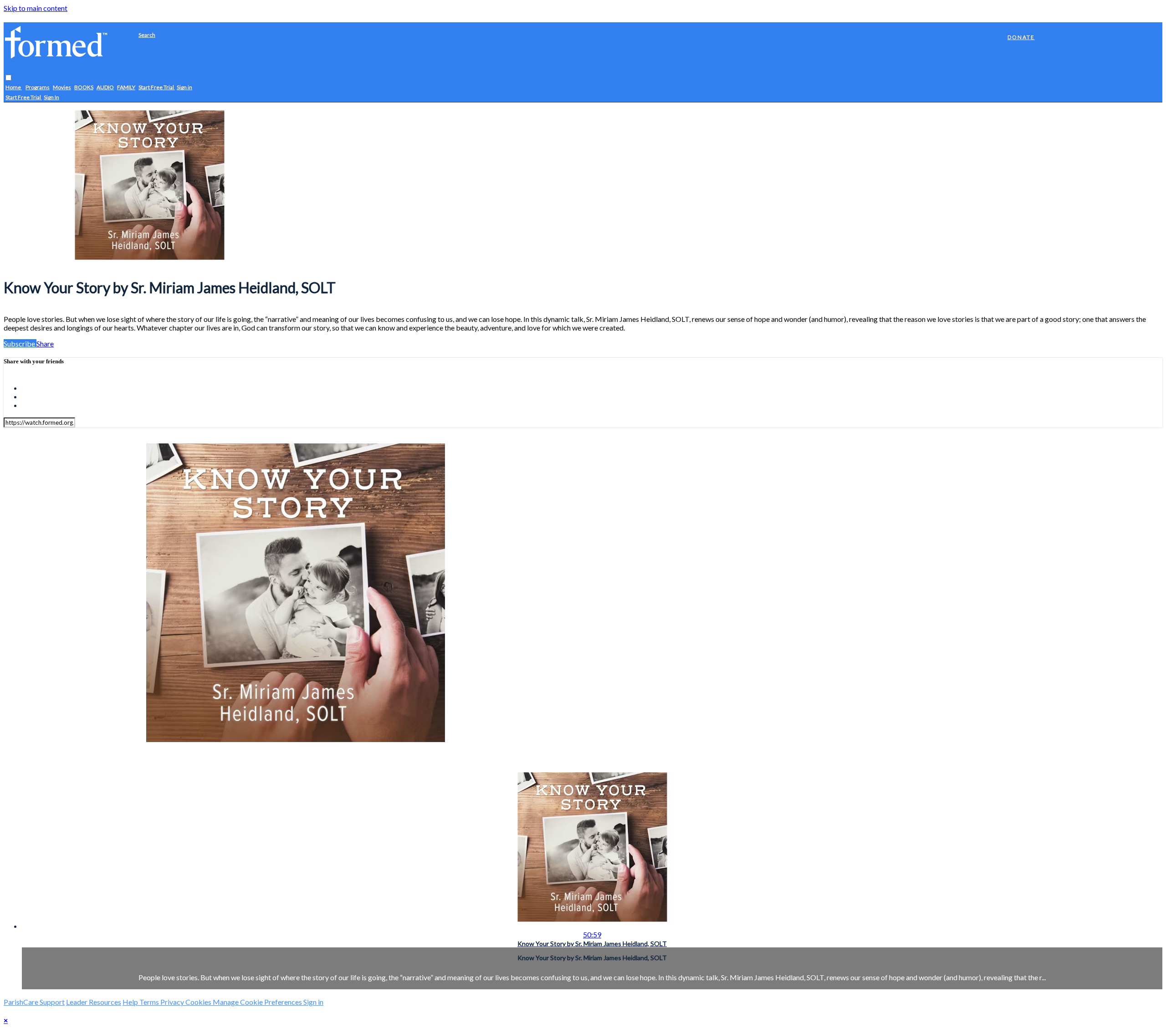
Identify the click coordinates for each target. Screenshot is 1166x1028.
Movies (62, 87)
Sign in (184, 87)
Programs (38, 87)
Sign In (51, 97)
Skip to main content (35, 8)
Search (146, 34)
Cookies (199, 1001)
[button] (8, 78)
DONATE (1021, 37)
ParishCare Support (34, 1001)
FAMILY (126, 87)
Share (45, 343)
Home (13, 87)
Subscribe (20, 343)
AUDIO (105, 87)
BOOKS (83, 87)
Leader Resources (93, 1001)
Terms (149, 1001)
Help (131, 1001)
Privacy (172, 1001)
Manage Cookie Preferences (258, 1001)
